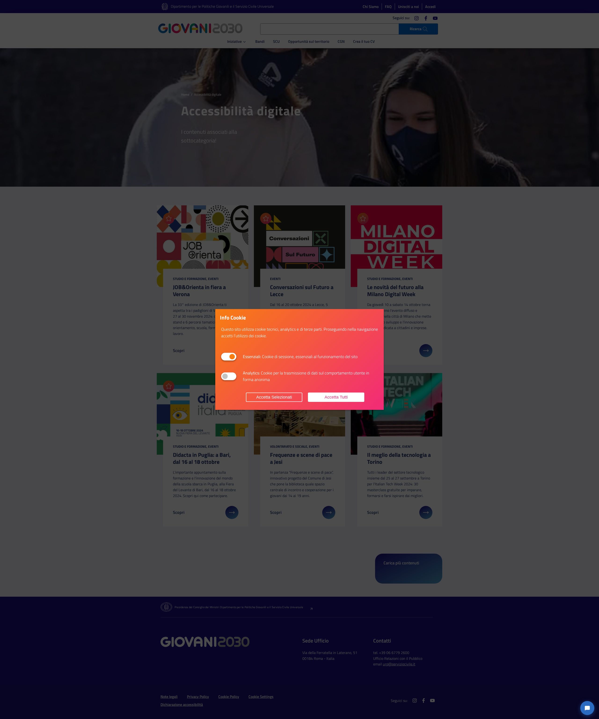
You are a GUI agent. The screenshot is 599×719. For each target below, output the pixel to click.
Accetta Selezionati (274, 397)
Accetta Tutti (336, 397)
